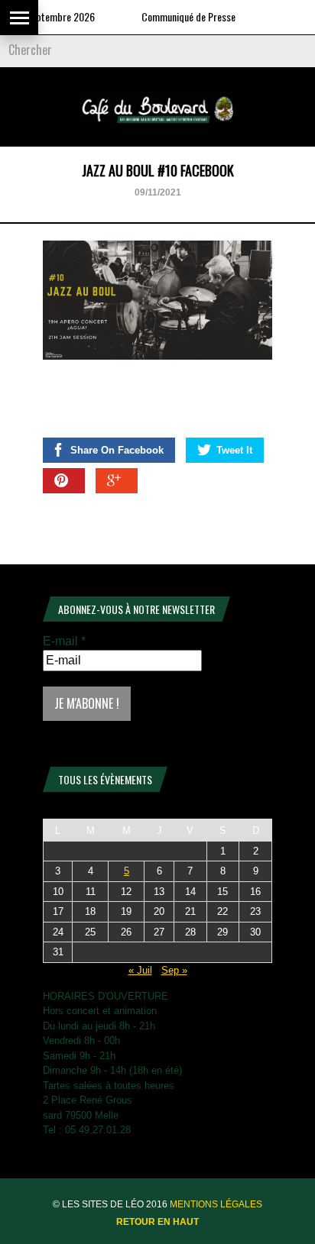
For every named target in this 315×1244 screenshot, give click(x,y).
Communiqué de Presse (178, 16)
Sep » (174, 970)
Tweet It (234, 450)
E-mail (64, 641)
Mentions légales (216, 1204)
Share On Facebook (117, 450)
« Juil (140, 970)
